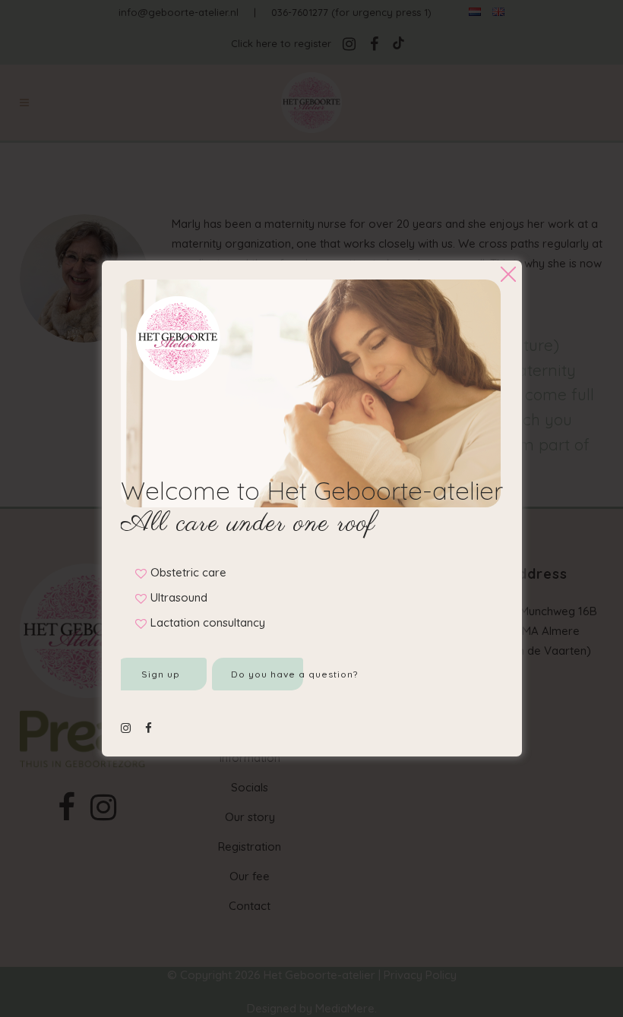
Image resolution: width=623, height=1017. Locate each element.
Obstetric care (188, 572)
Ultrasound (178, 597)
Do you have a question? (267, 674)
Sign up (160, 674)
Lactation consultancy (207, 622)
